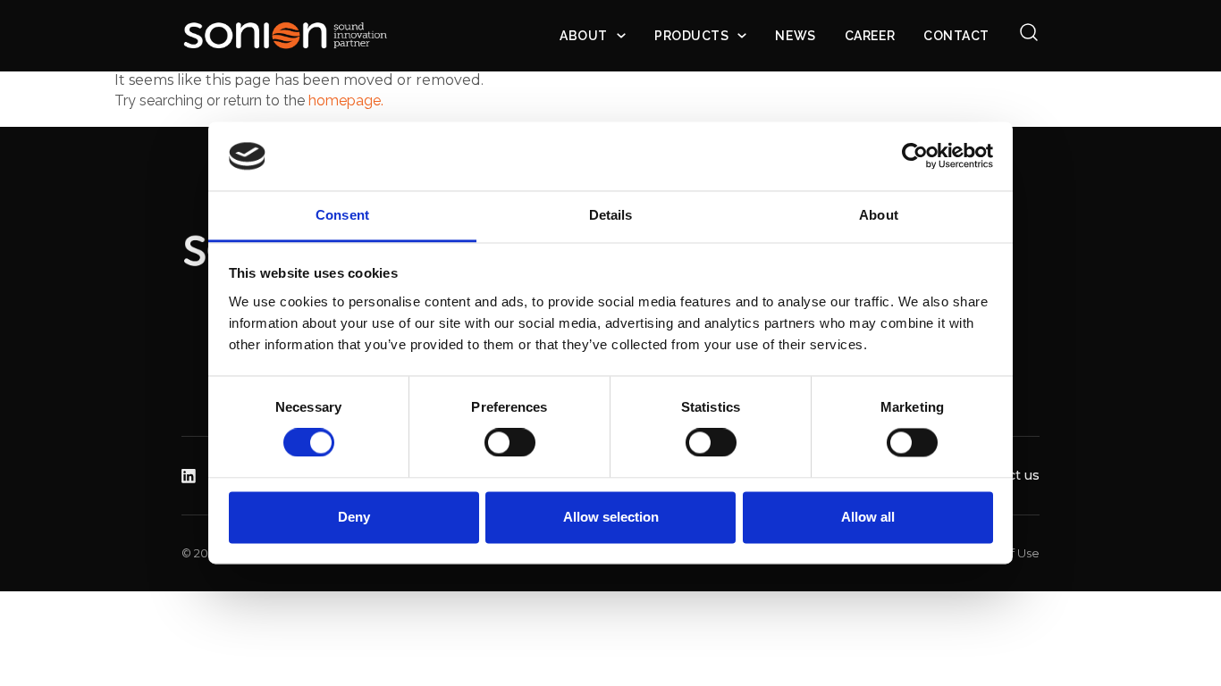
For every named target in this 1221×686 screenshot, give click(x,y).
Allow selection (611, 516)
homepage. (345, 100)
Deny (354, 516)
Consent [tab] (342, 214)
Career (870, 36)
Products (691, 36)
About (584, 36)
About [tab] (878, 214)
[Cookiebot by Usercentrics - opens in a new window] (915, 156)
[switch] (509, 443)
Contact (956, 36)
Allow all (868, 516)
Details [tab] (611, 214)
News (795, 36)
